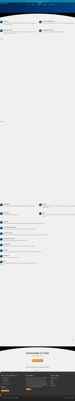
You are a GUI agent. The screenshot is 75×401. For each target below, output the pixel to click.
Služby (39, 4)
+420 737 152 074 (35, 1)
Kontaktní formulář (5, 390)
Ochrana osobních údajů (69, 397)
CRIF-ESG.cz (28, 389)
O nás (52, 379)
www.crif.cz (13, 397)
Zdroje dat (52, 383)
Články (52, 381)
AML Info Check (7, 30)
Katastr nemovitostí (48, 21)
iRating (44, 204)
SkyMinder (6, 204)
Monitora (6, 212)
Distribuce (45, 4)
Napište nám (37, 370)
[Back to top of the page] (72, 340)
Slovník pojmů (53, 385)
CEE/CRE (5, 21)
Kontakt (51, 4)
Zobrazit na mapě (5, 382)
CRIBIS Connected (54, 378)
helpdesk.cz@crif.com (44, 1)
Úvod (29, 4)
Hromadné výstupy (48, 30)
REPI (43, 212)
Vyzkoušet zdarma (37, 360)
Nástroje (33, 4)
